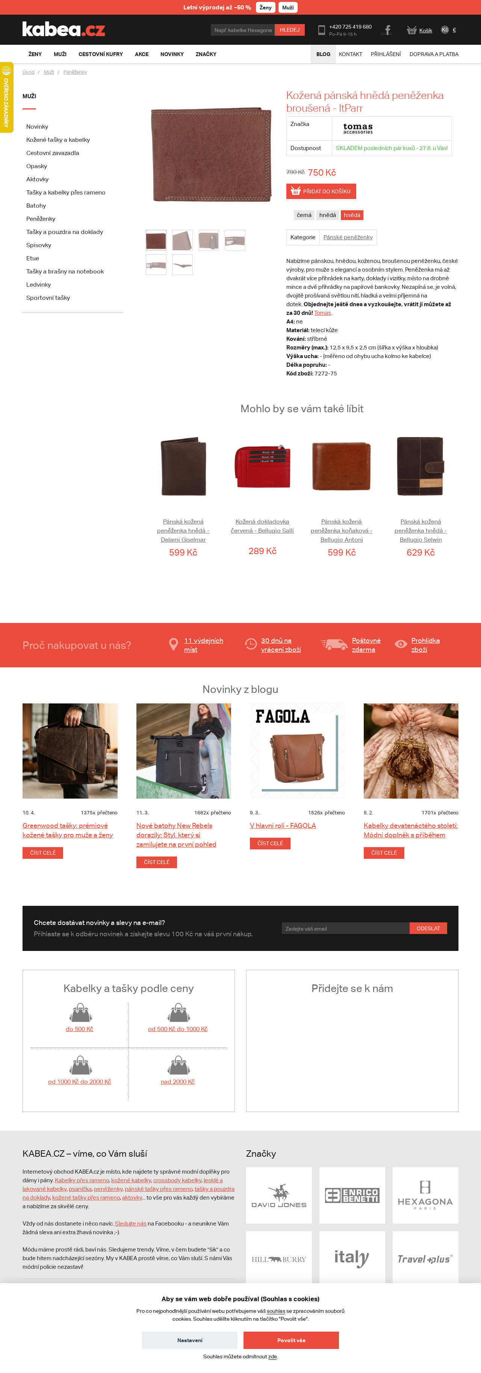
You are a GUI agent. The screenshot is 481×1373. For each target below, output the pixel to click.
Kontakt (350, 54)
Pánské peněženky (348, 237)
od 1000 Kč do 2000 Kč (79, 1081)
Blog (323, 54)
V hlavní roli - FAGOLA (283, 825)
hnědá (327, 215)
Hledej (289, 30)
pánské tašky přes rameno (158, 1189)
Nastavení (190, 1340)
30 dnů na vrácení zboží (281, 644)
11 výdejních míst (203, 644)
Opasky (36, 166)
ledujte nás (133, 1223)
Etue (32, 258)
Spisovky (38, 245)
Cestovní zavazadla (52, 152)
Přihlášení (386, 54)
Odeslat (428, 928)
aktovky (132, 1197)
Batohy (36, 205)
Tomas (322, 313)
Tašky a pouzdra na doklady (64, 231)
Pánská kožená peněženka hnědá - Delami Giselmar (183, 530)
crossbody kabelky (177, 1180)
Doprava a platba (434, 54)
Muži (288, 7)
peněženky (108, 1189)
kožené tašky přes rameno (86, 1197)
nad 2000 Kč (178, 1081)
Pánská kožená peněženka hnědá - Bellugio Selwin (421, 530)
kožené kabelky (131, 1180)
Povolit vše (291, 1340)
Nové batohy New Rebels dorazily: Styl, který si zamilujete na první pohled (176, 835)
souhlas (276, 1311)
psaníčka (80, 1189)
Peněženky (75, 72)
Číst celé (43, 853)
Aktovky (37, 179)
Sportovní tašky (48, 297)
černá (304, 215)
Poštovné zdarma (366, 644)
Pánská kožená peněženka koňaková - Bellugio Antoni (341, 530)
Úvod (29, 72)
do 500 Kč (79, 1029)
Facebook (387, 29)
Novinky (37, 126)
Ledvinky (38, 284)
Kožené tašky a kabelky (58, 139)
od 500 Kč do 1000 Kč (178, 1029)
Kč (445, 30)
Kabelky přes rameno (82, 1180)
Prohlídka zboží (425, 644)
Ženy (266, 7)
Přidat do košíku (327, 191)
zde (272, 1356)
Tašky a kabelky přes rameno (66, 192)
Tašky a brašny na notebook (65, 271)
